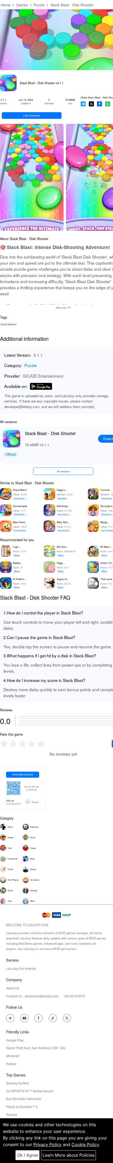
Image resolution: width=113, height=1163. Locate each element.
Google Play (15, 1040)
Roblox (11, 1063)
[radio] (4, 744)
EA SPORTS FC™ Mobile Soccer (29, 1091)
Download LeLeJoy (22, 774)
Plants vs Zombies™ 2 (22, 1106)
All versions (63, 471)
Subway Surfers (17, 1083)
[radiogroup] (22, 744)
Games (22, 4)
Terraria (11, 1114)
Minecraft (12, 1055)
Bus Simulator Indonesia (23, 1098)
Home (6, 4)
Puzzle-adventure (8, 324)
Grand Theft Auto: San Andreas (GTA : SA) (36, 1048)
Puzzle (39, 4)
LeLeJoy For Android (21, 968)
